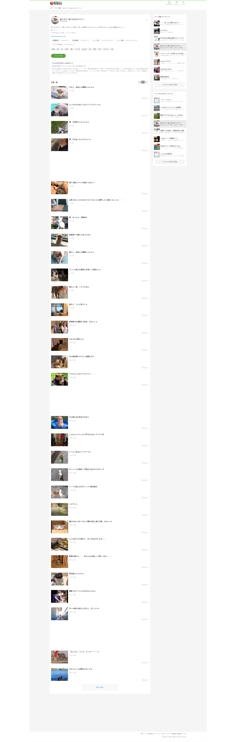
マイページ (157, 733)
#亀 (112, 49)
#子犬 (99, 49)
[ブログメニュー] (147, 20)
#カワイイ (106, 49)
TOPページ (143, 733)
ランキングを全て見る (169, 84)
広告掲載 (173, 733)
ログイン (177, 4)
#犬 (62, 49)
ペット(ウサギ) (57, 44)
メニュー (183, 4)
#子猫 (66, 49)
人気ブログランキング (56, 3)
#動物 (53, 49)
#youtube (84, 49)
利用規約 (179, 733)
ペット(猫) (120, 40)
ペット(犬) (96, 40)
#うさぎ (77, 49)
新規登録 (150, 733)
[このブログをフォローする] (58, 56)
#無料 (94, 49)
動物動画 (56, 40)
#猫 (58, 49)
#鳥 (90, 49)
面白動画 (75, 40)
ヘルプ (184, 733)
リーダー (169, 4)
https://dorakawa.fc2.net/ (58, 36)
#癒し (71, 49)
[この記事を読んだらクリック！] (145, 98)
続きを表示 (100, 687)
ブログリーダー (165, 733)
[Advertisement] (100, 166)
